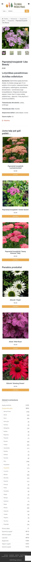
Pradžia (6, 19)
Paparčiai (6, 481)
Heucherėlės (7, 448)
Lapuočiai (4, 537)
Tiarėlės (5, 514)
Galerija (17, 555)
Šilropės (5, 507)
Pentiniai (6, 484)
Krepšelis (21, 556)
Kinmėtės (6, 458)
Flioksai (5, 444)
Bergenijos (6, 434)
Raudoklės (6, 491)
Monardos (6, 478)
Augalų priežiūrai (6, 405)
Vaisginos (6, 517)
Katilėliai (6, 451)
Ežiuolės (6, 441)
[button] (26, 29)
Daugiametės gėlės (7, 408)
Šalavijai (6, 497)
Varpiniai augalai (6, 547)
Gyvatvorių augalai (7, 531)
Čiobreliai (6, 438)
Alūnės (5, 415)
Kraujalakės (6, 464)
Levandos (6, 471)
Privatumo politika (13, 556)
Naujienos (11, 555)
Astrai (5, 418)
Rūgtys (5, 494)
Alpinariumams (7, 411)
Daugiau (15, 174)
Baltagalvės (6, 428)
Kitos (5, 461)
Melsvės (5, 474)
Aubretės (6, 424)
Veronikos (6, 521)
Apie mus (6, 555)
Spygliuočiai (5, 541)
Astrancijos (6, 421)
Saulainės (6, 501)
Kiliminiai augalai (6, 534)
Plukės (5, 488)
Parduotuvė (14, 19)
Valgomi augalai (6, 544)
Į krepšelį (15, 216)
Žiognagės (6, 524)
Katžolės (6, 454)
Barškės (5, 431)
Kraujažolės (11, 20)
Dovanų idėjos (6, 528)
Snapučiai (6, 511)
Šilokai (5, 504)
